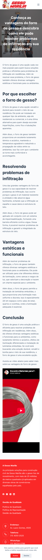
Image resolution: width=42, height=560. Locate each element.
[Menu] (38, 5)
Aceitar (15, 556)
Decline (26, 556)
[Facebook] (3, 494)
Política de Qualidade (12, 507)
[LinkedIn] (14, 494)
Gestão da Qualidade (12, 513)
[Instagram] (7, 494)
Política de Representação (14, 510)
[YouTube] (10, 494)
